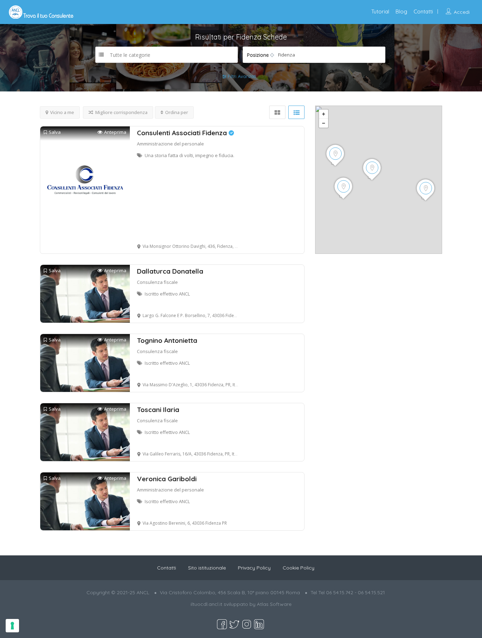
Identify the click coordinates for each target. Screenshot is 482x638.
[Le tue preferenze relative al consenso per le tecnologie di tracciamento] (12, 625)
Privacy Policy (254, 568)
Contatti (423, 11)
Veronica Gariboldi (167, 479)
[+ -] (378, 180)
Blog (401, 11)
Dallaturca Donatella (170, 271)
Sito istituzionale (207, 568)
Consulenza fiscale (157, 282)
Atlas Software (274, 604)
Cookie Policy (298, 568)
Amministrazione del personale (170, 144)
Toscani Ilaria (158, 409)
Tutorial (380, 11)
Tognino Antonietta (167, 340)
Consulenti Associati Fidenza (183, 133)
